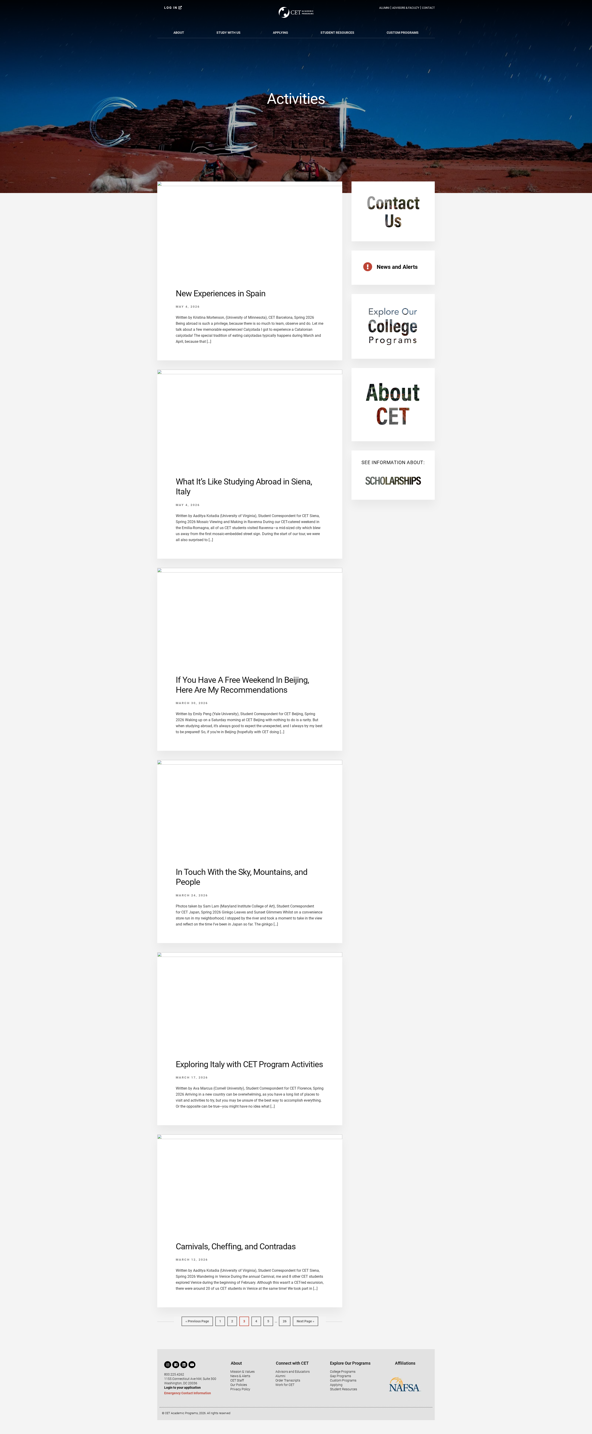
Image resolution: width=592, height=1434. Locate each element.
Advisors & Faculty (405, 7)
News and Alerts (397, 267)
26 (286, 1320)
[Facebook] (175, 1364)
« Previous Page (197, 1320)
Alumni (384, 7)
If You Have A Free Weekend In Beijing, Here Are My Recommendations (242, 685)
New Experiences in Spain (220, 293)
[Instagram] (167, 1364)
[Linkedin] (183, 1364)
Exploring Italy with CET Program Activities (249, 1064)
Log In (171, 7)
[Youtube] (191, 1364)
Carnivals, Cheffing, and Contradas (236, 1246)
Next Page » (305, 1320)
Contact (428, 7)
